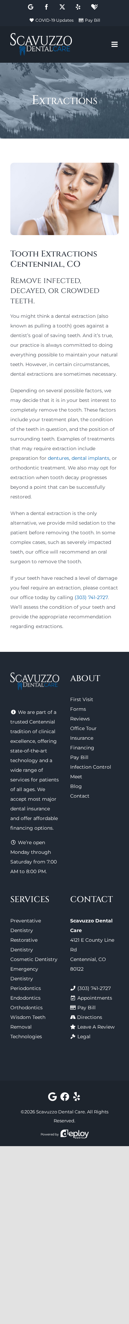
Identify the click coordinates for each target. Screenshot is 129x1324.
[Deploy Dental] (75, 1134)
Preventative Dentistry (25, 925)
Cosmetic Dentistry (33, 959)
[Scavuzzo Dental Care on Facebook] (64, 1098)
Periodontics (25, 988)
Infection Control (90, 767)
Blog (76, 786)
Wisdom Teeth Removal (27, 1022)
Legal (83, 1036)
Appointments (94, 998)
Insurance (81, 738)
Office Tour (83, 728)
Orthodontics (26, 1007)
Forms (78, 709)
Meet (76, 777)
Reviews (80, 719)
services (20, 780)
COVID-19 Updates (54, 20)
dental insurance (30, 809)
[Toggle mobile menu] (115, 44)
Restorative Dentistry (23, 945)
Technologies (26, 1036)
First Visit (81, 699)
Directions (89, 1017)
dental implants (90, 458)
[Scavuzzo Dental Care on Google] (52, 1098)
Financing (82, 748)
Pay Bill (92, 20)
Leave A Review (96, 1027)
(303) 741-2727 (91, 597)
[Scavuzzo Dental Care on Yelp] (77, 1098)
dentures (58, 458)
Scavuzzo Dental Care (60, 1111)
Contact (79, 796)
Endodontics (25, 998)
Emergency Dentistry (24, 974)
